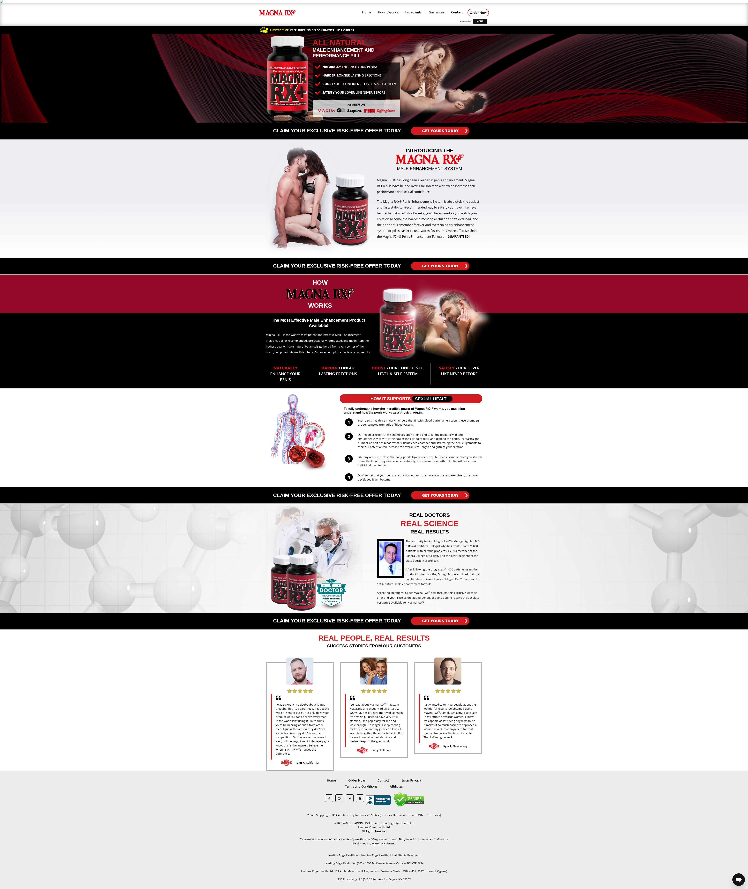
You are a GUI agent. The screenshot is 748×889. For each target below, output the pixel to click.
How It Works (388, 12)
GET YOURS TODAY (440, 130)
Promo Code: (466, 21)
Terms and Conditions (361, 786)
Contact (457, 12)
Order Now (478, 13)
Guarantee (436, 12)
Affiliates (396, 786)
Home (366, 12)
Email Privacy (411, 780)
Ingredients (413, 12)
